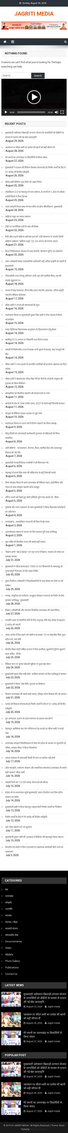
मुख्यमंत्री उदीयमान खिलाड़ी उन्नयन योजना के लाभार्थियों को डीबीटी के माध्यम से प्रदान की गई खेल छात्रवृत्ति (34, 135)
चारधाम (8, 915)
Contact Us (11, 974)
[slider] (31, 112)
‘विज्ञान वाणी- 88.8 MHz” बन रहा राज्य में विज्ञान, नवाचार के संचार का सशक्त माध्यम (34, 554)
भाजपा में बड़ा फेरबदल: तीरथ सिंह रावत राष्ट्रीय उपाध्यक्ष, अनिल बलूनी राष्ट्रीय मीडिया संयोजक (34, 292)
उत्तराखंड (9, 896)
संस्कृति (8, 902)
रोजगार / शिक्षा (11, 922)
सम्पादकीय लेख (11, 935)
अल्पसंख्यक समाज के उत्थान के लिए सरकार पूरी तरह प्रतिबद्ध (31, 531)
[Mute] (56, 112)
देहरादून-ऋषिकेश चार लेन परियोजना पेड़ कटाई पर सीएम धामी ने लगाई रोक (34, 731)
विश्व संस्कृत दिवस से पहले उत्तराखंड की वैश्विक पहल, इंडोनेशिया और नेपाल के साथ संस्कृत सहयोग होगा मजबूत (34, 484)
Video (8, 948)
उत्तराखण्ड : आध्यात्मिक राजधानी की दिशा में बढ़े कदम (27, 521)
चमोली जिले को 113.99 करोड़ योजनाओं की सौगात (26, 782)
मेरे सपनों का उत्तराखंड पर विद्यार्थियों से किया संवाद (26, 157)
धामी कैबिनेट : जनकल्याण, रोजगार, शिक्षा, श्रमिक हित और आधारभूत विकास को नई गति (33, 450)
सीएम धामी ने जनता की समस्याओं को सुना (22, 305)
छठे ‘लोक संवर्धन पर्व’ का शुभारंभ (18, 827)
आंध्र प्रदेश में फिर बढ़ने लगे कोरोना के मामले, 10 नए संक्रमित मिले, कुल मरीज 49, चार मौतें (35, 637)
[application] (34, 97)
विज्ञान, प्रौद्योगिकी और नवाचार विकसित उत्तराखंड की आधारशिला (32, 610)
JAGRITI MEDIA (34, 13)
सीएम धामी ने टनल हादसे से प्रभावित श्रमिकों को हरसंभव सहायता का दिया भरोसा (36, 366)
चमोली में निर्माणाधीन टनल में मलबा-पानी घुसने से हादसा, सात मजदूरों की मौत (34, 351)
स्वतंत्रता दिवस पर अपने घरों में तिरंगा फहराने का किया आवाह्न (30, 423)
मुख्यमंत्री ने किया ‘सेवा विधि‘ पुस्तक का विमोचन (25, 683)
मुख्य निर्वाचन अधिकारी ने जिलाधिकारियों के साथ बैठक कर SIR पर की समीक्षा (34, 583)
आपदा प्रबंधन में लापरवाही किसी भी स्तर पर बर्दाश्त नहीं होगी (30, 757)
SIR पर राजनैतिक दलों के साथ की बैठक (21, 226)
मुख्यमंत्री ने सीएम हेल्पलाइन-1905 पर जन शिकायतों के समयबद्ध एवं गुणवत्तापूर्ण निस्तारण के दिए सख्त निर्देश (34, 568)
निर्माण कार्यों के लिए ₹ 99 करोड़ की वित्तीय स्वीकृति (26, 816)
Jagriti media (53, 1006)
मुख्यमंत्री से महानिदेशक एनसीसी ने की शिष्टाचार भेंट (27, 462)
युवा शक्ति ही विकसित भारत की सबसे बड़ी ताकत (25, 541)
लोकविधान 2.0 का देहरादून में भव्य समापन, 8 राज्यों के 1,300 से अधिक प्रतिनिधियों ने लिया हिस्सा (35, 194)
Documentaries (13, 941)
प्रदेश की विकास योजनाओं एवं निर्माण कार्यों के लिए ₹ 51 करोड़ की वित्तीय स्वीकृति (35, 706)
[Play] (6, 112)
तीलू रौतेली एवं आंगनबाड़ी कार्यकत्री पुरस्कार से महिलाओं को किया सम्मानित (32, 435)
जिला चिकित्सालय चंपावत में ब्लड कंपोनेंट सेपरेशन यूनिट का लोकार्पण (34, 251)
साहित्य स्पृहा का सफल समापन (18, 216)
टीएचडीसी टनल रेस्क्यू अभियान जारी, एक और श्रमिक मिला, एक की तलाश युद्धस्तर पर (33, 278)
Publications (12, 967)
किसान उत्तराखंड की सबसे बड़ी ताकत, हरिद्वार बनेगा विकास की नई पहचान (36, 694)
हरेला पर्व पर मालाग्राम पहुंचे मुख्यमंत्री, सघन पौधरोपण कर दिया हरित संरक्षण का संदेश (34, 794)
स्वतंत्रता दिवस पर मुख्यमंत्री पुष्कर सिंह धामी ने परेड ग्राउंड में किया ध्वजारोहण (33, 317)
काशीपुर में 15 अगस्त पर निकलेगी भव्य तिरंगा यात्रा (26, 339)
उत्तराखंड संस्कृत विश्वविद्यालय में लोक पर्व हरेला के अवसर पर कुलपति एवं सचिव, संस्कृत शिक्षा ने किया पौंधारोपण (35, 745)
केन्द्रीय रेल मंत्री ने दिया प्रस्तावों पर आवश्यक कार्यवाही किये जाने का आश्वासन (34, 849)
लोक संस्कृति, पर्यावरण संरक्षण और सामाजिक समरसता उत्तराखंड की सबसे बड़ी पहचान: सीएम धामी (35, 770)
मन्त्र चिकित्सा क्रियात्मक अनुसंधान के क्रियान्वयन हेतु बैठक (30, 329)
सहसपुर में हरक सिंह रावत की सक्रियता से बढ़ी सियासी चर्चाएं (30, 472)
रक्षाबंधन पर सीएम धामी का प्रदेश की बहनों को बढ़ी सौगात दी (30, 147)
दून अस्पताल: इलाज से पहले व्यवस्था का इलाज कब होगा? (29, 718)
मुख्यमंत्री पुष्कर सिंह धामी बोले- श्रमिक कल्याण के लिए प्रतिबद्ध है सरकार (35, 673)
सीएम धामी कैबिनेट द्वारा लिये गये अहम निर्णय (23, 182)
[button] (34, 97)
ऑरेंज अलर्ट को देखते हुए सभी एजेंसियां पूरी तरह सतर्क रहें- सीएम (32, 497)
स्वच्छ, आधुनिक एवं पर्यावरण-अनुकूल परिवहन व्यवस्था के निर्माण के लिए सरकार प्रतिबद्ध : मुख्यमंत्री (34, 598)
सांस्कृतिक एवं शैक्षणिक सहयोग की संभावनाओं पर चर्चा (27, 393)
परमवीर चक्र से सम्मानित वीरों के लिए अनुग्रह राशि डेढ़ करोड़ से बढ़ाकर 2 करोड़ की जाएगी (35, 622)
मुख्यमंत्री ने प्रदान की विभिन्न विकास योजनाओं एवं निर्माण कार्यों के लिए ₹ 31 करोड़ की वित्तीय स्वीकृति (35, 169)
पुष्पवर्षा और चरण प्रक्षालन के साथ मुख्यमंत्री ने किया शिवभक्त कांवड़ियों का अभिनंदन (35, 509)
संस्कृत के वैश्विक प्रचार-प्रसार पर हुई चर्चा (23, 413)
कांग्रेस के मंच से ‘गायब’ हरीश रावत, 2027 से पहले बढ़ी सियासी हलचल (35, 403)
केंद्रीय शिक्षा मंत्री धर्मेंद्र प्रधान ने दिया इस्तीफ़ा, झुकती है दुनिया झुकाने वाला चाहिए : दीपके (35, 651)
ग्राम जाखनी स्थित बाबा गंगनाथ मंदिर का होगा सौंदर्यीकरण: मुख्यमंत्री (33, 206)
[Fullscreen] (62, 112)
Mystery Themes (38, 1129)
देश (6, 889)
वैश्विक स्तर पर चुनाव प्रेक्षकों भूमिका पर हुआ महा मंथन (28, 664)
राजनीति (8, 909)
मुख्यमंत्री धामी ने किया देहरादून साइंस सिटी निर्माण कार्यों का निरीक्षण (33, 806)
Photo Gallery (12, 961)
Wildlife (9, 954)
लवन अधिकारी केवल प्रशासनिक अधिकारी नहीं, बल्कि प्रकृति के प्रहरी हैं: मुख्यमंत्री (35, 263)
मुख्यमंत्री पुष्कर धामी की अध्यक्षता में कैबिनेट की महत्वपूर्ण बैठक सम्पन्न (34, 837)
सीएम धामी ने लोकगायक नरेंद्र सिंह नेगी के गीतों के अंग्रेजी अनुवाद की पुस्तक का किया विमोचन (34, 381)
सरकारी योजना (11, 928)
